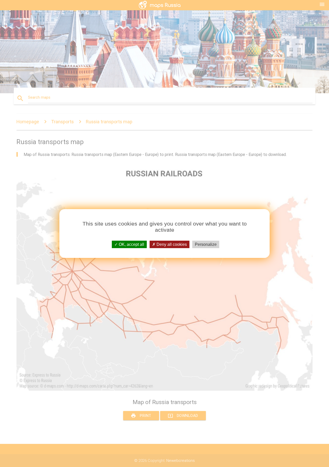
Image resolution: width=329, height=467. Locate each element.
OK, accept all (131, 244)
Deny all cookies (171, 244)
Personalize (206, 244)
